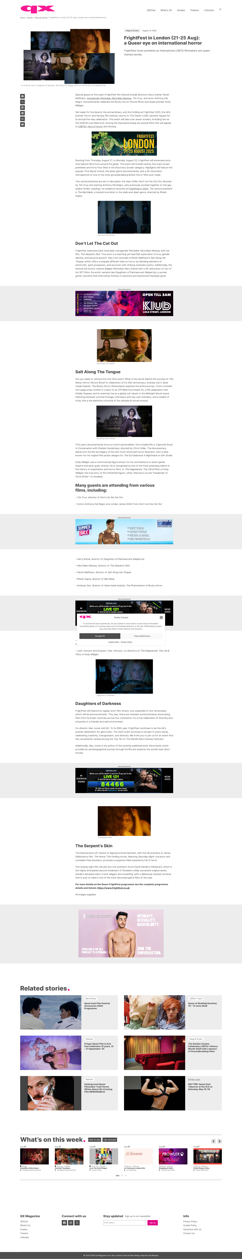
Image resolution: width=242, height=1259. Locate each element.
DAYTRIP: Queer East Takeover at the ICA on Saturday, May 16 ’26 (200, 1087)
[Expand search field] (220, 10)
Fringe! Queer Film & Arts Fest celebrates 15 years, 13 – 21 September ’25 (98, 1046)
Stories (30, 17)
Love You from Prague (98, 1168)
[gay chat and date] (124, 613)
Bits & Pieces (91, 998)
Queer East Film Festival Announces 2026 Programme (97, 1006)
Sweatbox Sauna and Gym (31, 1170)
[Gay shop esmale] (124, 531)
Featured (89, 1039)
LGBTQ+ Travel (195, 998)
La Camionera (131, 1170)
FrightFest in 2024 (138, 188)
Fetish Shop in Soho (201, 1168)
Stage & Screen (41, 17)
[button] (161, 617)
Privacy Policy (126, 642)
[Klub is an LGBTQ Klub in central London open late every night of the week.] (124, 303)
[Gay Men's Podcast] (121, 956)
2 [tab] (122, 1175)
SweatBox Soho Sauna (29, 1168)
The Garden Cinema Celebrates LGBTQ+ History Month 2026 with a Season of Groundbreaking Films (203, 1048)
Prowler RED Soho (202, 1170)
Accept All (100, 636)
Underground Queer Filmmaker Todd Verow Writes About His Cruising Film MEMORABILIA (98, 1088)
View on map (94, 1140)
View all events (109, 1140)
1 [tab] (117, 1175)
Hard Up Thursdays (62, 1168)
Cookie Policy (113, 642)
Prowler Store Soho (168, 1170)
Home (22, 17)
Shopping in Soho (166, 1168)
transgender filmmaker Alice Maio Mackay (109, 98)
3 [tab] (125, 1175)
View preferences (142, 636)
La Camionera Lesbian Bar (134, 1168)
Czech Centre (97, 1170)
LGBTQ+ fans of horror (90, 126)
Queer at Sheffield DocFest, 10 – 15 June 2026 (202, 1004)
